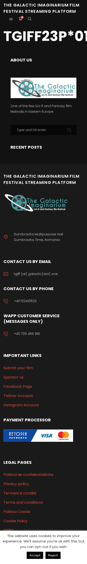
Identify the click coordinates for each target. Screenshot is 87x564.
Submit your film (18, 368)
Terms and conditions (23, 502)
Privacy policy (16, 484)
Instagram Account (21, 405)
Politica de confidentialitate (28, 474)
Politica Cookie (16, 511)
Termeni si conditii (19, 493)
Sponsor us (13, 377)
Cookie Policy (15, 521)
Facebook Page (17, 386)
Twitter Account (18, 395)
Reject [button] (53, 555)
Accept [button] (34, 555)
